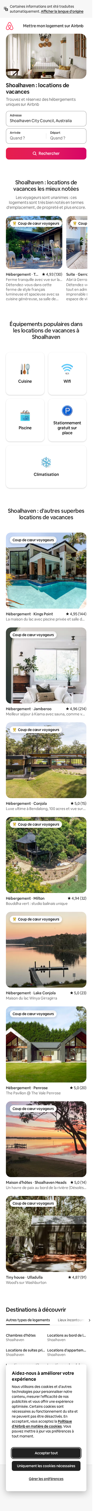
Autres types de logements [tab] (28, 1320)
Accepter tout (46, 1453)
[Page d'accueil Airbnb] (9, 26)
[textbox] (26, 138)
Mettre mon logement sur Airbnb (53, 25)
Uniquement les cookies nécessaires (46, 1466)
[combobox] (46, 121)
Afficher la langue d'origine (62, 11)
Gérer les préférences (46, 1479)
